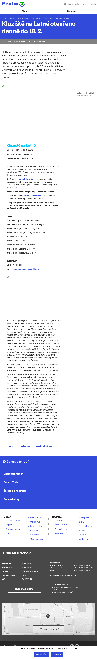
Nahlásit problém (13, 520)
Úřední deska (36, 517)
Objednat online (24, 588)
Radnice (71, 11)
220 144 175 (27, 567)
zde (15, 187)
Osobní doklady (37, 539)
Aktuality (13, 18)
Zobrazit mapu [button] (48, 629)
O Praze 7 (59, 520)
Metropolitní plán (13, 473)
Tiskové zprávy (23, 18)
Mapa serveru (20, 646)
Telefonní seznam (61, 585)
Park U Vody (11, 482)
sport (11, 446)
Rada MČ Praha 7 (62, 525)
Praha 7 (4, 18)
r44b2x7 (26, 575)
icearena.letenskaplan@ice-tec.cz (28, 269)
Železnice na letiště (15, 490)
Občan (24, 11)
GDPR (56, 590)
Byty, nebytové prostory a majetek (36, 530)
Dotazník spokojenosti (63, 592)
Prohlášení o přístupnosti (42, 646)
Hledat (69, 4)
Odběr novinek (81, 4)
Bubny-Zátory (12, 499)
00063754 (27, 579)
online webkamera (32, 195)
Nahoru (6, 646)
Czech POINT (36, 522)
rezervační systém (25, 179)
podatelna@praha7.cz (32, 571)
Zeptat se (10, 525)
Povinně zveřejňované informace (67, 587)
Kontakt (92, 4)
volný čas (25, 446)
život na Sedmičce (45, 446)
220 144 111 (27, 563)
